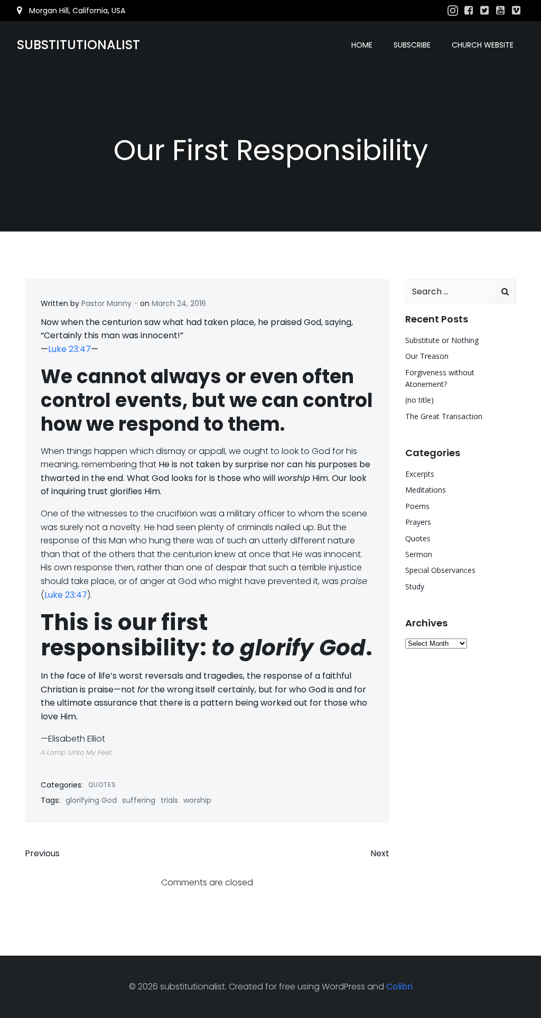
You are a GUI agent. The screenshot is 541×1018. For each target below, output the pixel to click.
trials (169, 800)
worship (197, 800)
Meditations (425, 490)
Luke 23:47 (69, 349)
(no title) (419, 400)
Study (414, 586)
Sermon (418, 554)
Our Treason (427, 356)
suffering (138, 800)
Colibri (399, 986)
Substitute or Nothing (442, 340)
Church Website (483, 45)
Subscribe (412, 45)
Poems (417, 506)
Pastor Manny (106, 303)
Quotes (102, 784)
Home (361, 45)
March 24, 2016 (179, 303)
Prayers (418, 522)
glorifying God (91, 800)
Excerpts (419, 474)
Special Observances (440, 570)
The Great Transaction (443, 416)
